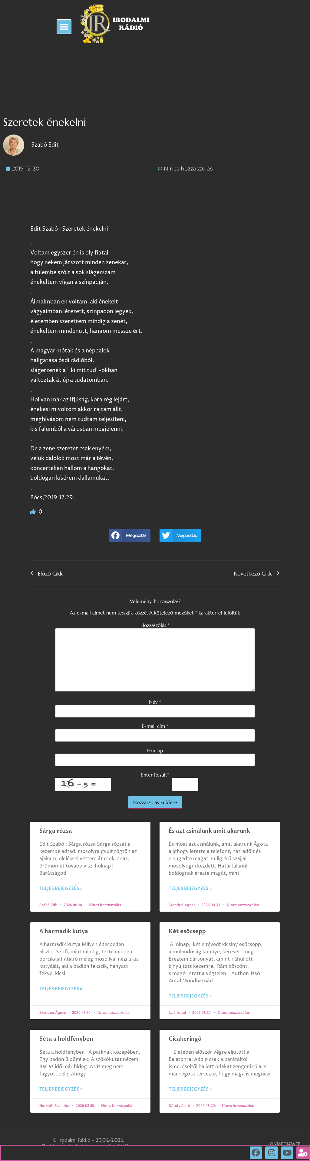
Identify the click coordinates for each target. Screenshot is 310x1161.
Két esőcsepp (187, 931)
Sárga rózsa (55, 831)
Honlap (155, 750)
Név (155, 701)
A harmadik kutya (63, 931)
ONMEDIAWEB (285, 1144)
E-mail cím (155, 726)
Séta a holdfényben (66, 1039)
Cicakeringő (185, 1039)
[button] (64, 26)
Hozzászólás (155, 625)
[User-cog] (302, 1152)
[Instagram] (271, 1152)
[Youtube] (287, 1152)
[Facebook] (256, 1152)
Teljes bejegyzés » (60, 888)
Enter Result (155, 774)
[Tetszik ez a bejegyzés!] (33, 512)
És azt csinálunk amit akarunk (209, 831)
